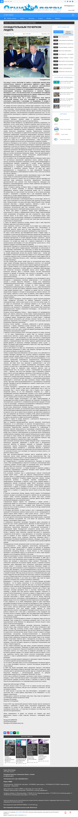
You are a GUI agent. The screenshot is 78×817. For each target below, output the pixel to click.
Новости (22, 18)
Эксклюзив (31, 18)
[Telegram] (72, 1)
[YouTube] (70, 1)
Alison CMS (18, 812)
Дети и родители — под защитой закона (68, 54)
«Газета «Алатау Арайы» (65, 129)
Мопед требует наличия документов (67, 61)
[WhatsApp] (17, 733)
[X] (14, 733)
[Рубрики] (1, 1)
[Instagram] (65, 1)
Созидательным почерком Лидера (28, 22)
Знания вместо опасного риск (65, 71)
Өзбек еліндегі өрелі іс (64, 36)
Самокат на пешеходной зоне (65, 68)
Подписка (57, 18)
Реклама (49, 18)
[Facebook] (67, 1)
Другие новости (26, 736)
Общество (16, 22)
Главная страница (11, 18)
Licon (25, 815)
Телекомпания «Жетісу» (65, 139)
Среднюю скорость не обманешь (66, 64)
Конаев (5, 1)
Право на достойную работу (65, 50)
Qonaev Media (64, 134)
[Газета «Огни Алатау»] (33, 8)
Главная (6, 22)
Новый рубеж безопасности (66, 105)
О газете (40, 18)
